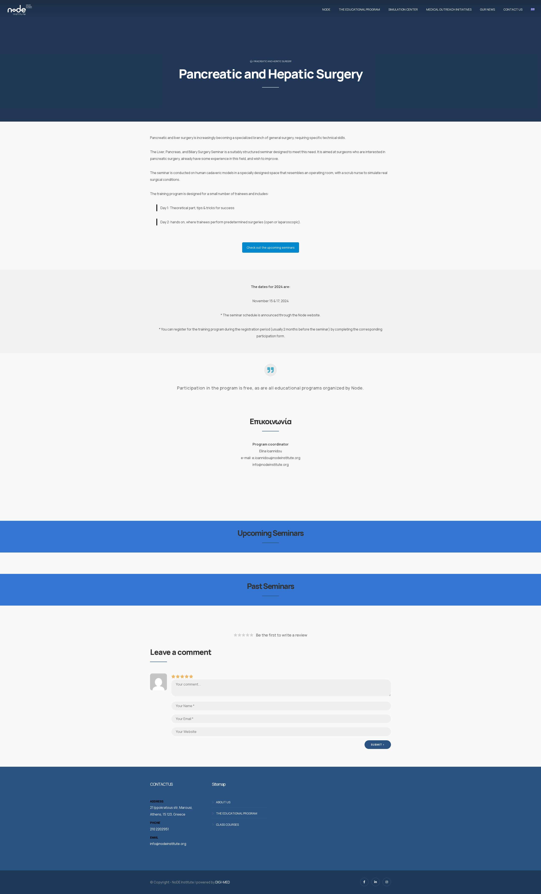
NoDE (326, 9)
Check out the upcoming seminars (271, 247)
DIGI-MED (222, 882)
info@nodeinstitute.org (168, 843)
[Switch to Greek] (532, 9)
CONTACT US (512, 9)
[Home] (19, 9)
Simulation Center (403, 9)
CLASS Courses (227, 825)
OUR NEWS (487, 9)
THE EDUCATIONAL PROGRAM (359, 9)
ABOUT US (223, 802)
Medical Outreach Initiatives (448, 9)
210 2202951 (159, 829)
